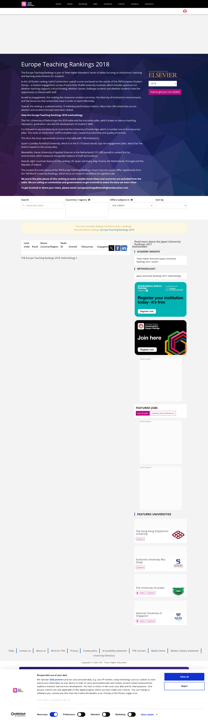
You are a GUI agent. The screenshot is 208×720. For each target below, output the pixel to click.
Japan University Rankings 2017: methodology (159, 276)
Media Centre (158, 650)
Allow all (184, 677)
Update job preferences (163, 413)
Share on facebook (118, 248)
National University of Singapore (149, 614)
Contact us (25, 650)
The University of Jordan (150, 587)
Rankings (83, 4)
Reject (184, 686)
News (70, 4)
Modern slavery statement (185, 650)
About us (41, 650)
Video (142, 592)
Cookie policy (90, 650)
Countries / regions (77, 199)
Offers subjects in (120, 199)
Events (121, 4)
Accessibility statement (114, 650)
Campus (135, 4)
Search (25, 199)
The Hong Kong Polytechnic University (152, 532)
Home (58, 4)
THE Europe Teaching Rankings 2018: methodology (48, 258)
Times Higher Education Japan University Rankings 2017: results (156, 260)
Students (108, 4)
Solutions (149, 4)
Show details (147, 714)
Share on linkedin (124, 248)
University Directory (104, 655)
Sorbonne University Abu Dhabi (150, 561)
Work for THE (58, 650)
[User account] (185, 11)
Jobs (95, 4)
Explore (140, 539)
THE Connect (139, 650)
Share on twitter (111, 248)
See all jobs (142, 413)
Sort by (160, 199)
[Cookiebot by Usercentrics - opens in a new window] (18, 714)
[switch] (81, 714)
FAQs (11, 650)
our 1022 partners (54, 679)
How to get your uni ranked (165, 91)
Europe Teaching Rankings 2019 (117, 229)
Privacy (74, 650)
